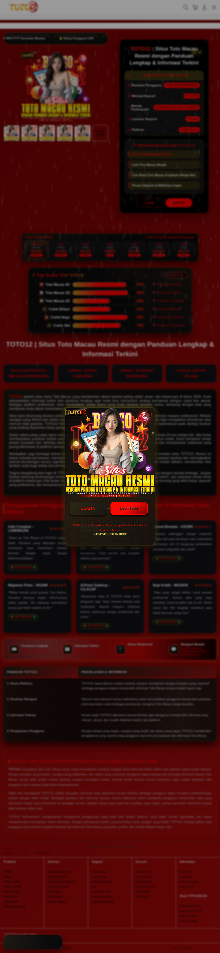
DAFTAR (129, 508)
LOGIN (88, 508)
